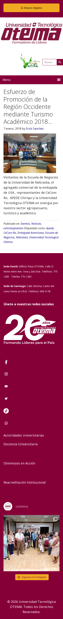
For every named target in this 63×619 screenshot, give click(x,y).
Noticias (36, 224)
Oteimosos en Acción (19, 463)
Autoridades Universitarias (24, 435)
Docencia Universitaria (21, 444)
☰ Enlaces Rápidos (31, 7)
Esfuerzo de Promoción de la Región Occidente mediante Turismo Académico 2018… (28, 107)
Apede (50, 228)
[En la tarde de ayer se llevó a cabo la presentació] (31, 543)
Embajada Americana (31, 233)
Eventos (25, 224)
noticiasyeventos (13, 228)
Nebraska (22, 237)
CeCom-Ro (10, 233)
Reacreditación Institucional (25, 482)
